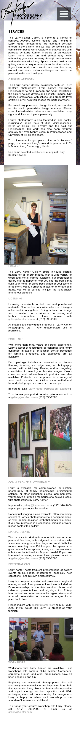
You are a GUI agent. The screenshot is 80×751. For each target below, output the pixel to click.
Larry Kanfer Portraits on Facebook (49, 388)
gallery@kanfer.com (20, 318)
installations (39, 151)
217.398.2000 (68, 723)
